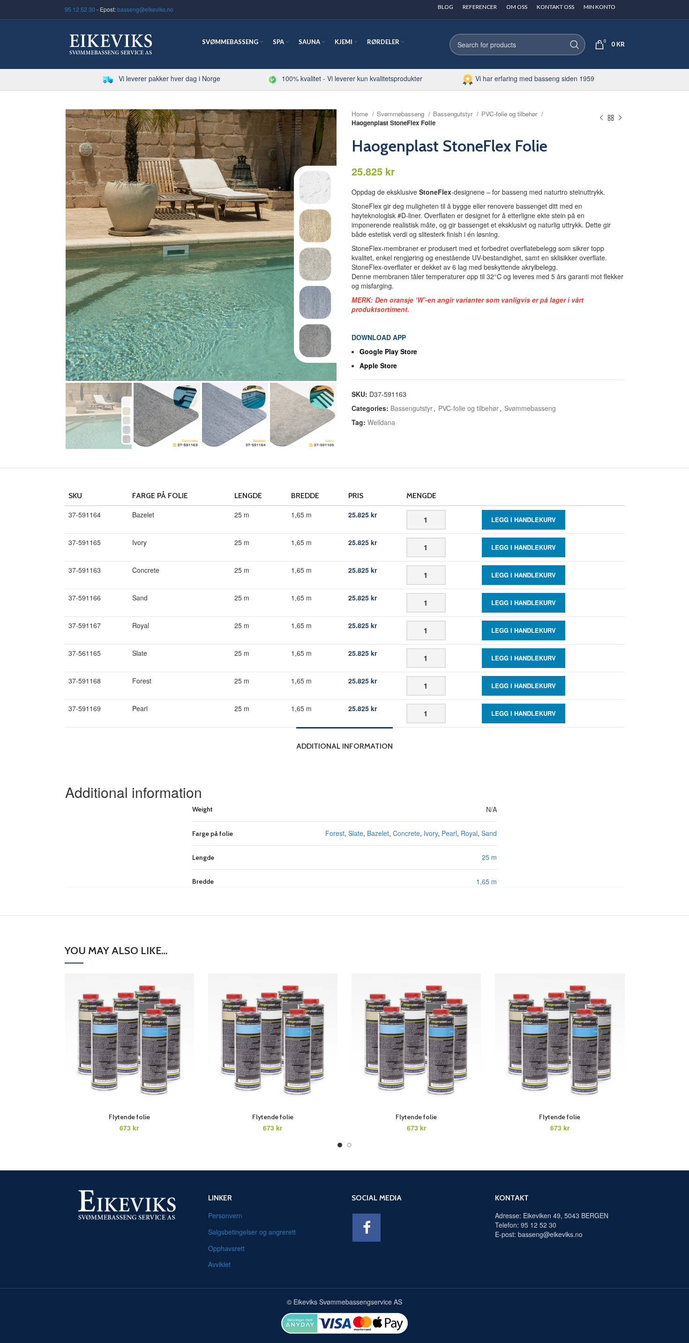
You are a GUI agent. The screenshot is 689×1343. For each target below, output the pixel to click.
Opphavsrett (226, 1248)
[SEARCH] (574, 44)
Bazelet (378, 833)
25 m (489, 857)
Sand (489, 833)
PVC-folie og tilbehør (510, 113)
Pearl (449, 833)
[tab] (344, 741)
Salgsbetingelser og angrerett (252, 1232)
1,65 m (486, 881)
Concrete (406, 833)
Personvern (225, 1215)
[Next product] (620, 118)
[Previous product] (601, 118)
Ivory (431, 833)
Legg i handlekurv (523, 519)
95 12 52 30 (80, 9)
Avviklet (219, 1264)
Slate (355, 833)
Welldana (381, 422)
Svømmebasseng (401, 113)
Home (361, 113)
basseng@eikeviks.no (145, 9)
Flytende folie (129, 1117)
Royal (469, 833)
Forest (334, 833)
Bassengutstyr (453, 113)
